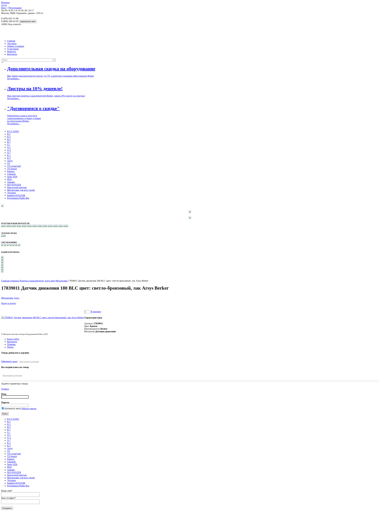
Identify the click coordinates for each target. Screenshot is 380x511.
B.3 (9, 139)
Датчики (11, 192)
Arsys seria (50, 281)
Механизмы (62, 281)
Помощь (11, 344)
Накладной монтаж (17, 187)
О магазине (13, 49)
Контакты (12, 54)
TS (8, 163)
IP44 (9, 179)
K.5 (9, 158)
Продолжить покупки (29, 361)
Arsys (10, 160)
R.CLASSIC (13, 131)
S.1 (8, 144)
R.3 (9, 136)
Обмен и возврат (15, 46)
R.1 (9, 134)
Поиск (10, 347)
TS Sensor (12, 168)
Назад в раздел (8, 303)
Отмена (5, 389)
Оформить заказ (9, 361)
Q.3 (9, 150)
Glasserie (11, 174)
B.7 (9, 142)
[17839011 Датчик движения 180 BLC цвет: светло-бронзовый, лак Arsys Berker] (42, 317)
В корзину (96, 311)
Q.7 (9, 152)
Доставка (11, 43)
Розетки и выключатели (32, 281)
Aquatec (11, 182)
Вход (3, 8)
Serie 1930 (12, 176)
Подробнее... (13, 78)
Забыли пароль (28, 408)
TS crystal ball (14, 166)
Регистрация (15, 8)
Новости (11, 51)
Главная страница (10, 281)
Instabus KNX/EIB (16, 195)
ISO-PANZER (14, 184)
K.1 (9, 155)
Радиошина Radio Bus (18, 198)
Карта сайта (13, 339)
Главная (11, 41)
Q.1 (9, 147)
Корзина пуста (5, 3)
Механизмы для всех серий (21, 190)
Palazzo (10, 171)
